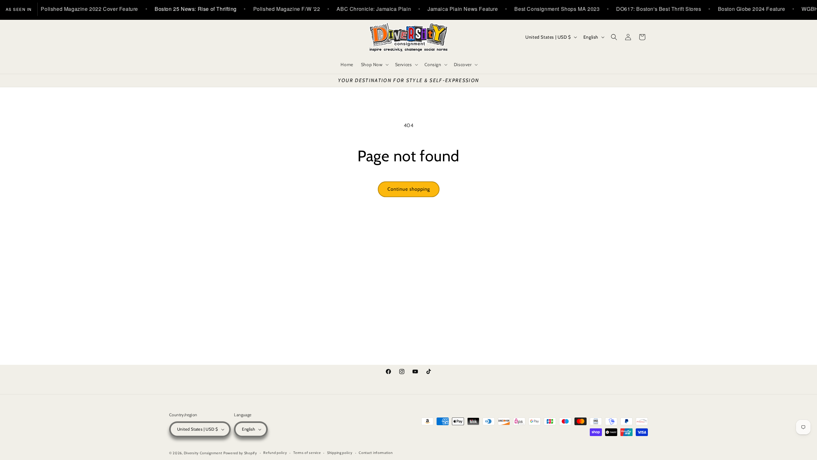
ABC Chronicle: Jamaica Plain (364, 8)
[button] (374, 64)
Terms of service (307, 452)
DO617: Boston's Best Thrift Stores (649, 8)
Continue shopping (408, 189)
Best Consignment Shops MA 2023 (547, 8)
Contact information (376, 452)
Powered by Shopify (240, 453)
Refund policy (275, 452)
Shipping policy (340, 452)
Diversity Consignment (203, 453)
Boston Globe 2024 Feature (742, 8)
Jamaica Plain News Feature (453, 8)
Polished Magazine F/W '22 (277, 8)
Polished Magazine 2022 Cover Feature (80, 8)
